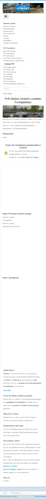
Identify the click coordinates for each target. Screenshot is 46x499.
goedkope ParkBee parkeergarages (26, 405)
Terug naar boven (40, 496)
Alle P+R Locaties (9, 51)
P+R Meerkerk (8, 79)
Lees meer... (7, 390)
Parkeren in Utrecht (10, 466)
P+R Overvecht (8, 69)
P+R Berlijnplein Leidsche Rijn (14, 61)
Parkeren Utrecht (9, 26)
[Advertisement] (23, 187)
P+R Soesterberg (9, 81)
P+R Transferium (9, 34)
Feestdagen (7, 40)
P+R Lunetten (8, 74)
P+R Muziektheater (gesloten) (14, 84)
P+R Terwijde (7, 77)
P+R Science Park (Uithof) (12, 58)
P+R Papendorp (8, 53)
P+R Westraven (8, 56)
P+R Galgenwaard (9, 67)
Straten (5, 36)
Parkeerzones (8, 31)
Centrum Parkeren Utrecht (13, 469)
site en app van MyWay (30, 157)
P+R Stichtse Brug (9, 72)
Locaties (6, 38)
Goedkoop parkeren (10, 43)
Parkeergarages (9, 29)
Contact (6, 481)
